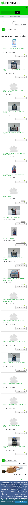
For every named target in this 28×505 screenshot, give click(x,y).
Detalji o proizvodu (21, 56)
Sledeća (10, 29)
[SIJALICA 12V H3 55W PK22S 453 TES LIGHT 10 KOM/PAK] (14, 340)
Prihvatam (21, 501)
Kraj (15, 29)
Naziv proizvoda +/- (7, 23)
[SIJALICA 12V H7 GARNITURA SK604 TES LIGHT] (14, 424)
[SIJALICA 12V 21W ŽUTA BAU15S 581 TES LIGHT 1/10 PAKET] (14, 89)
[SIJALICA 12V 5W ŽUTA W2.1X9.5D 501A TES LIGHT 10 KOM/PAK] (14, 298)
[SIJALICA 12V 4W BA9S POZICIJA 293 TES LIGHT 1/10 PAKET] (14, 193)
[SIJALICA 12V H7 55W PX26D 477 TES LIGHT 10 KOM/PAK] (14, 403)
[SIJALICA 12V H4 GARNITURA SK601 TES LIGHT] (14, 382)
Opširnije (23, 479)
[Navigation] (26, 8)
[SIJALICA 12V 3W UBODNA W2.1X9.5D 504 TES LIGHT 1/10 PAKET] (14, 151)
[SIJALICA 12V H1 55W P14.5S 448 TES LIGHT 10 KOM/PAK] (14, 319)
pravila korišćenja (13, 500)
